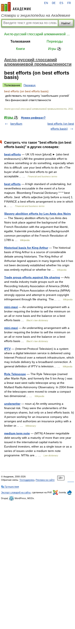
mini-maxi (11, 307)
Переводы (55, 41)
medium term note (17, 433)
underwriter (12, 403)
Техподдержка (26, 480)
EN (46, 3)
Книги (20, 49)
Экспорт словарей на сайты (16, 492)
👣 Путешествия (10, 486)
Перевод (29, 85)
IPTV (7, 348)
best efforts (12, 184)
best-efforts (12, 154)
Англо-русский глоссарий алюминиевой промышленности (37, 34)
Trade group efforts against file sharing (32, 277)
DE (54, 3)
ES (61, 3)
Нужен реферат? (33, 117)
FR (69, 3)
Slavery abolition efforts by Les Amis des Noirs (37, 213)
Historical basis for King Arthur (26, 247)
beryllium (16, 123)
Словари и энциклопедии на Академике (35, 15)
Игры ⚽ (54, 49)
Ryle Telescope (15, 374)
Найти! (65, 23)
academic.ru (16, 6)
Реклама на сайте (45, 480)
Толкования (20, 41)
